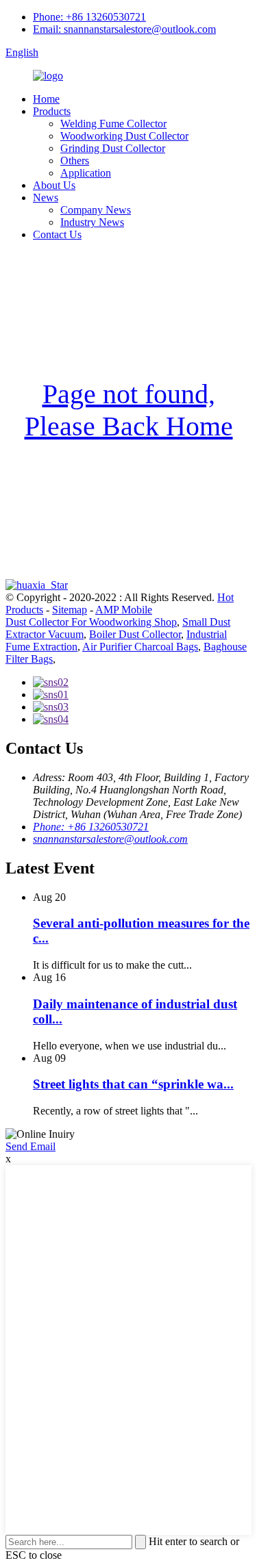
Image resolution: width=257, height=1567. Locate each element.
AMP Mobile (123, 609)
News (45, 197)
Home (46, 99)
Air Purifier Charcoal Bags (140, 646)
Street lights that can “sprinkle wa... (133, 1084)
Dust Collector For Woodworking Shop (91, 622)
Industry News (92, 222)
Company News (95, 210)
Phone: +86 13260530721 (89, 17)
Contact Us (57, 234)
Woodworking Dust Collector (124, 136)
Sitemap (69, 609)
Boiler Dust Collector (135, 634)
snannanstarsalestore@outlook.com (110, 839)
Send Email (30, 1146)
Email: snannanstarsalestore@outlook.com (124, 29)
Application (85, 173)
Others (74, 160)
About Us (54, 185)
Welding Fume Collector (113, 123)
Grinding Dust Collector (112, 148)
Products (52, 111)
